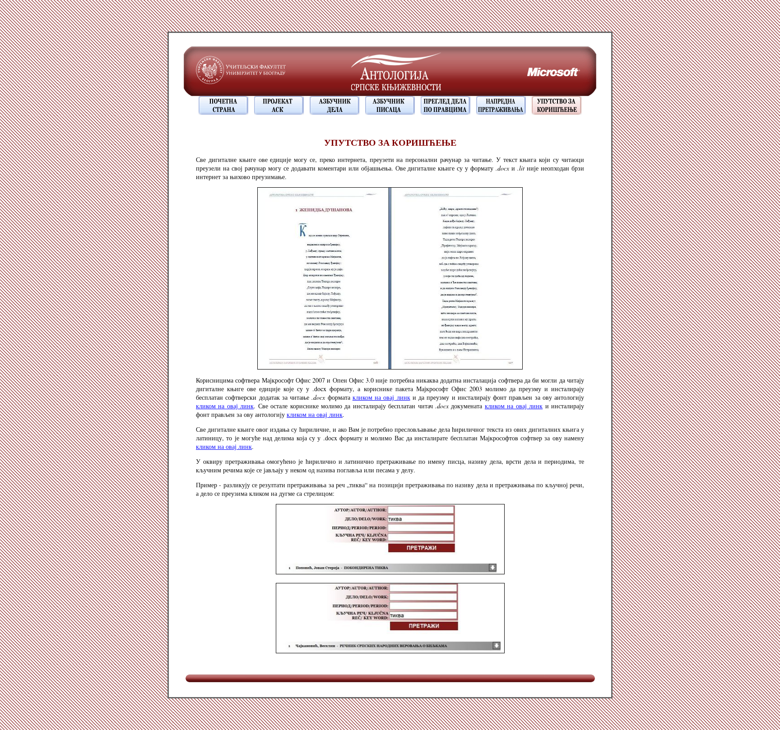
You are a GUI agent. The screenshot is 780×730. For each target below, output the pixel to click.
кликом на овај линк (381, 397)
